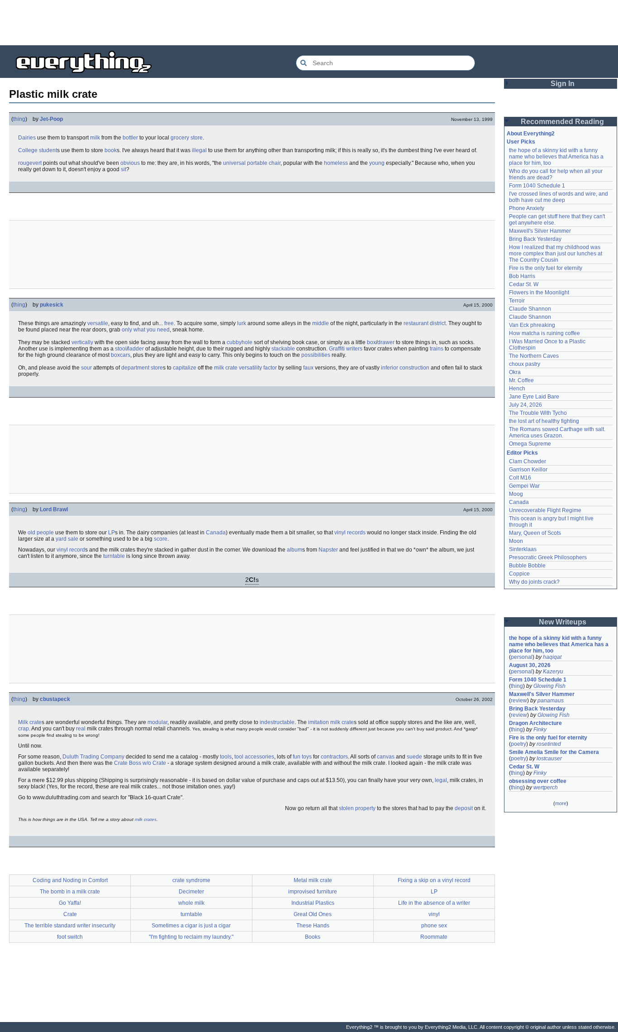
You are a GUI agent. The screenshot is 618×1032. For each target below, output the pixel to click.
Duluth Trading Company (93, 757)
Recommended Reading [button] (562, 121)
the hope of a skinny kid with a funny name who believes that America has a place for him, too (557, 156)
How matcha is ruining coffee (544, 333)
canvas (386, 757)
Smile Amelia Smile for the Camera (554, 752)
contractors (334, 757)
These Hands (312, 925)
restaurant (416, 323)
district (438, 323)
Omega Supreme (530, 444)
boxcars (120, 355)
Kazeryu (553, 671)
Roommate (433, 937)
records (356, 532)
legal (441, 780)
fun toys (302, 757)
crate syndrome (191, 880)
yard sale (67, 539)
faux (308, 368)
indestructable (277, 722)
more (560, 803)
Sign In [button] (563, 83)
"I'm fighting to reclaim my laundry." (191, 937)
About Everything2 (531, 133)
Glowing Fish (549, 686)
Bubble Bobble (527, 565)
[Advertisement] (309, 22)
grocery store (187, 137)
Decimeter (191, 891)
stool (121, 349)
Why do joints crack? (534, 582)
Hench (517, 388)
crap (23, 728)
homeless (336, 163)
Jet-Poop (51, 119)
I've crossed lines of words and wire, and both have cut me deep (559, 197)
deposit (464, 808)
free (169, 323)
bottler (130, 137)
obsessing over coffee (537, 781)
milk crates (146, 819)
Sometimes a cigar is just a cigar (191, 925)
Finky (540, 729)
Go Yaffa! (70, 903)
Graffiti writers (345, 349)
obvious (130, 163)
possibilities (315, 355)
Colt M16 (520, 478)
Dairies (27, 137)
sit (123, 169)
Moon (516, 541)
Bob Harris (522, 276)
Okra (515, 372)
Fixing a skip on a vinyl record (434, 880)
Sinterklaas (523, 549)
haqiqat (552, 657)
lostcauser (549, 758)
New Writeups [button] (562, 622)
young (377, 163)
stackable (283, 349)
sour (86, 368)
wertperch (545, 787)
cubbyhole (239, 342)
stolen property (357, 808)
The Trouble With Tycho (538, 413)
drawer (386, 342)
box (371, 342)
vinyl (340, 532)
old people (41, 532)
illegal (199, 150)
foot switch (70, 937)
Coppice (519, 574)
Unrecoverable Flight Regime (545, 510)
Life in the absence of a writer (434, 903)
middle (320, 323)
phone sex (434, 925)
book (111, 150)
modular (157, 722)
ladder (136, 349)
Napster (328, 550)
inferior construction (405, 368)
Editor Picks (522, 453)
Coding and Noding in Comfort (70, 880)
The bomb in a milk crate (70, 891)
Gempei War (524, 486)
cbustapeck (55, 699)
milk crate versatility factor (245, 368)
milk (95, 137)
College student (37, 150)
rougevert (30, 163)
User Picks (521, 142)
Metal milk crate (313, 880)
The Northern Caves (534, 356)
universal (234, 163)
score (160, 539)
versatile (97, 323)
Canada (216, 532)
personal (521, 657)
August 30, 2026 (530, 665)
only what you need (146, 329)
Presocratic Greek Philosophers (548, 557)
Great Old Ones (313, 914)
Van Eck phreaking (532, 325)
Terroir (517, 301)
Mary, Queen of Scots (535, 533)
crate (35, 722)
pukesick (51, 305)
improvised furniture (312, 891)
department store (142, 368)
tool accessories (254, 757)
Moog (516, 494)
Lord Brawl (54, 509)
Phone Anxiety (526, 208)
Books (312, 937)
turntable (114, 556)
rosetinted (549, 744)
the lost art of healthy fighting (544, 421)
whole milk (191, 903)
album (294, 550)
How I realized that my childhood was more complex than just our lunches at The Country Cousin (556, 253)
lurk (241, 323)
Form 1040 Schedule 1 (537, 185)
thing (19, 119)
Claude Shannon (530, 309)
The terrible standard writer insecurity (69, 925)
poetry (518, 744)
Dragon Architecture (535, 723)
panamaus (550, 700)
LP (111, 532)
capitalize (184, 368)
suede (414, 757)
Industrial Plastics (312, 903)
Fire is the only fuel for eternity (545, 268)
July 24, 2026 (525, 405)
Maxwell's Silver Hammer (540, 231)
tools (226, 757)
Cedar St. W (523, 284)
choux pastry (524, 364)
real (81, 728)
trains (436, 349)
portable (257, 163)
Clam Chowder (527, 461)
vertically (82, 342)
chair (274, 163)
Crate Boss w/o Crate (140, 763)
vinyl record (71, 550)
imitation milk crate (331, 722)
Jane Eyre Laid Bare (534, 397)
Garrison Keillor (528, 469)
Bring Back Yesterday (535, 239)
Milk (23, 722)
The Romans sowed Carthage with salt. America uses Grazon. (557, 432)
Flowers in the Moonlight (539, 292)
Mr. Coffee (521, 380)
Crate (70, 914)
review (519, 700)
